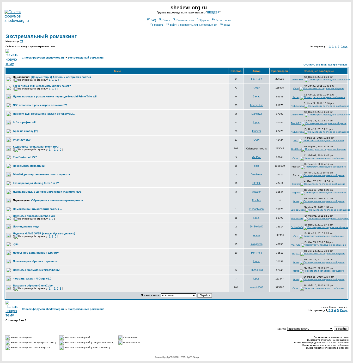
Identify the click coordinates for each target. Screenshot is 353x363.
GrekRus (296, 149)
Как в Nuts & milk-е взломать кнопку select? (42, 85)
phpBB (169, 357)
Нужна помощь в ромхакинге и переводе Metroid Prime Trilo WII (55, 96)
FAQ (153, 20)
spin (256, 165)
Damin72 (256, 113)
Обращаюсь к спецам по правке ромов (57, 200)
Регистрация (223, 20)
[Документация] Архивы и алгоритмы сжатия (61, 77)
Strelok (256, 183)
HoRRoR (256, 78)
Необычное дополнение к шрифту (36, 252)
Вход (227, 24)
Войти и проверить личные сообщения (193, 24)
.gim (15, 244)
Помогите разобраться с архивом (35, 261)
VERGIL (295, 245)
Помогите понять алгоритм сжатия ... (37, 209)
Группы (204, 20)
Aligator (256, 191)
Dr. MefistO (256, 226)
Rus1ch (256, 200)
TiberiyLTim (256, 105)
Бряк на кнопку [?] (25, 131)
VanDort (256, 157)
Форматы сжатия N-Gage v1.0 (32, 278)
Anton (295, 158)
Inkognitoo (256, 244)
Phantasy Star (21, 139)
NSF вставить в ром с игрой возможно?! (40, 105)
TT (21, 41)
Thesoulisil (256, 269)
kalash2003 (256, 287)
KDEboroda (297, 106)
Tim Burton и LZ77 (25, 157)
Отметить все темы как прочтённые (325, 64)
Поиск (166, 20)
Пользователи (185, 20)
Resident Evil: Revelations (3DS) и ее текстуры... (44, 113)
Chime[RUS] (297, 79)
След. (344, 46)
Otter (257, 87)
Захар (256, 96)
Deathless (256, 174)
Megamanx (297, 218)
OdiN (257, 139)
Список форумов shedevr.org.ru (43, 57)
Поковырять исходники (29, 165)
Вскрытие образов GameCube (33, 285)
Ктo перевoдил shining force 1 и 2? (36, 183)
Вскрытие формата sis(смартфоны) (36, 269)
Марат (296, 253)
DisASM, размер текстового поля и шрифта (41, 174)
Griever (256, 131)
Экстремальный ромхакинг (41, 36)
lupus (256, 122)
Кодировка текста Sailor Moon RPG (36, 146)
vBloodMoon (256, 209)
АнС (295, 140)
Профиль (158, 24)
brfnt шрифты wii (24, 122)
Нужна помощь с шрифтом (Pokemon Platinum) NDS (47, 191)
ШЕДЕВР (213, 12)
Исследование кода (26, 226)
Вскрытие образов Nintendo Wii (34, 215)
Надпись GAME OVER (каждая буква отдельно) (44, 233)
